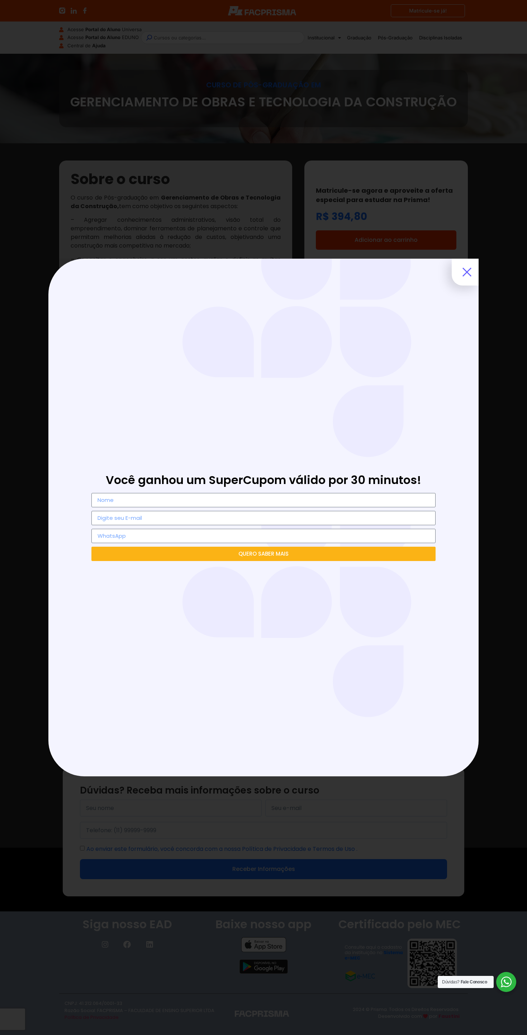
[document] (263, 517)
